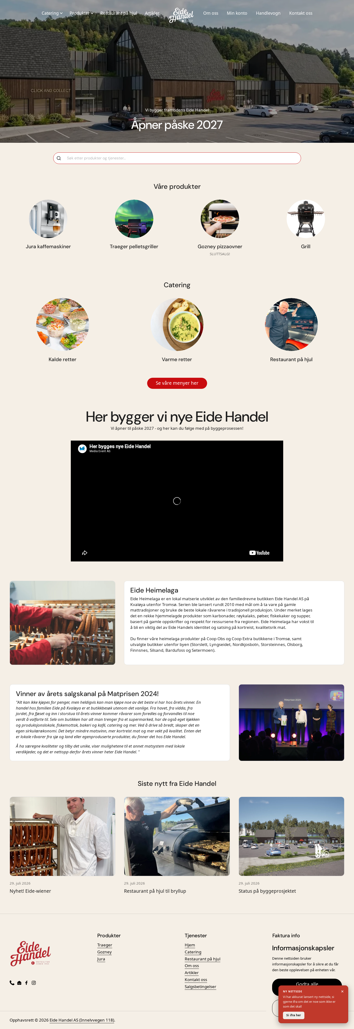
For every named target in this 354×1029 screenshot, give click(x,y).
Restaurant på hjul (118, 13)
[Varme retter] (177, 324)
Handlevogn (268, 13)
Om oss (210, 13)
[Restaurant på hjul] (291, 324)
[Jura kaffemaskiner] (48, 219)
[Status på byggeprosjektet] (291, 836)
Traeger (104, 945)
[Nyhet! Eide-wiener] (62, 836)
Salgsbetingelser (200, 986)
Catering (193, 952)
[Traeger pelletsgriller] (134, 219)
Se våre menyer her (177, 383)
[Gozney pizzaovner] (220, 219)
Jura (101, 959)
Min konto (237, 13)
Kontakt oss (300, 13)
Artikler (152, 13)
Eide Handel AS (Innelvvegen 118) (82, 1020)
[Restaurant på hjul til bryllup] (177, 836)
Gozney (104, 952)
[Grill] (306, 219)
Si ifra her (293, 1015)
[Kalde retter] (62, 324)
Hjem (190, 945)
